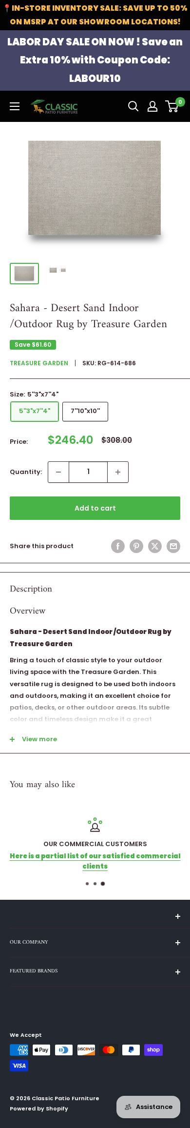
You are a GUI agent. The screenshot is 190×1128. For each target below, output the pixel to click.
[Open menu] (14, 106)
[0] (172, 106)
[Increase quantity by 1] (118, 472)
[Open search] (133, 106)
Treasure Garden (39, 363)
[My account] (152, 106)
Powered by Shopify (39, 1108)
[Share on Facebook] (118, 546)
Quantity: (26, 471)
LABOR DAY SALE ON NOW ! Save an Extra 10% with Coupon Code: (95, 60)
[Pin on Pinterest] (136, 546)
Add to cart (95, 508)
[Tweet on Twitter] (155, 546)
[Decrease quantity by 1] (58, 472)
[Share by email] (173, 546)
